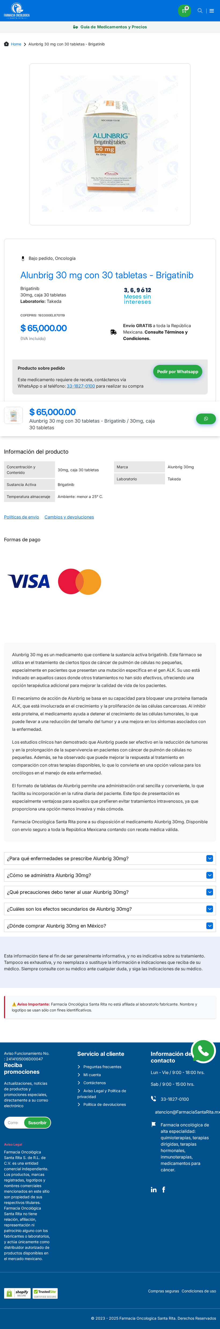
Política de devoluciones (104, 1104)
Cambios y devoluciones (69, 517)
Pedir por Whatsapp (177, 371)
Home (16, 44)
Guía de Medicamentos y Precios (113, 26)
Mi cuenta (92, 1074)
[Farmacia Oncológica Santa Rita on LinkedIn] (154, 1190)
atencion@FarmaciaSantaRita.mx (185, 1112)
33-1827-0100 (81, 386)
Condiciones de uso (199, 1291)
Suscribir (37, 1122)
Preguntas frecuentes (102, 1066)
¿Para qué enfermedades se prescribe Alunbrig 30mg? (68, 858)
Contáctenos (94, 1082)
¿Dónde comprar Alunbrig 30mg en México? (56, 926)
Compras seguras (163, 1291)
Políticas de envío (21, 517)
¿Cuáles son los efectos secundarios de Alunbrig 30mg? (69, 909)
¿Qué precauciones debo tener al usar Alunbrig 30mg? (68, 892)
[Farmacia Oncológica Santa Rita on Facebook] (164, 1190)
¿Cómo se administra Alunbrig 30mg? (49, 875)
